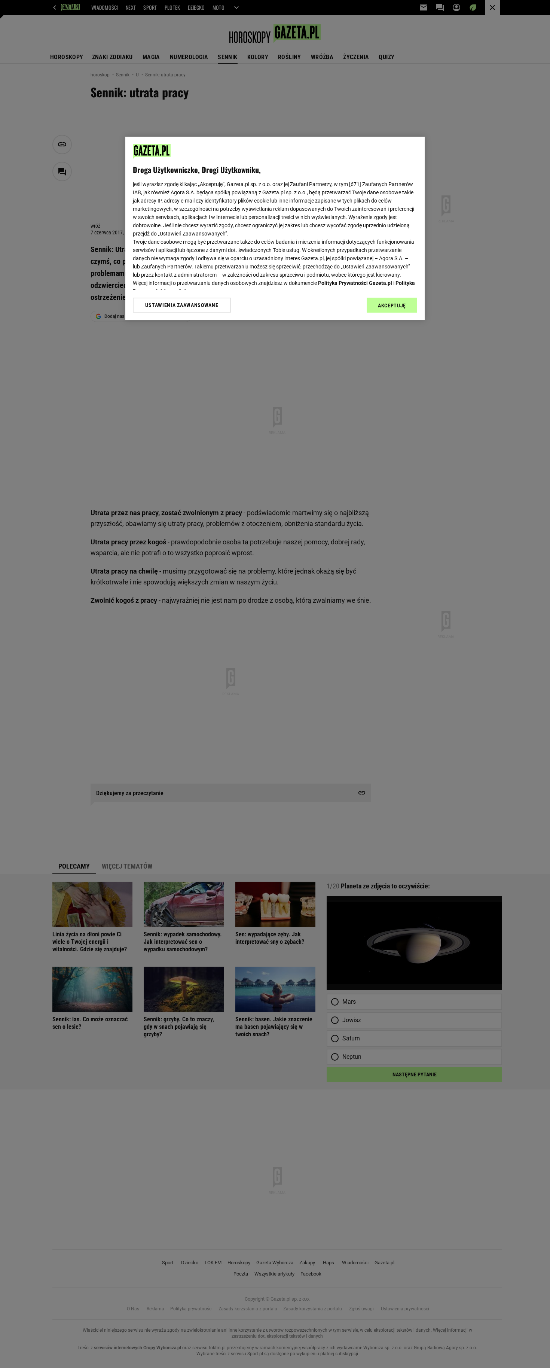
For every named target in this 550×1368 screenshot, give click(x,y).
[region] (275, 228)
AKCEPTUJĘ (392, 305)
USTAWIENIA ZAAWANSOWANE (181, 305)
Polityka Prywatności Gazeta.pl (355, 283)
